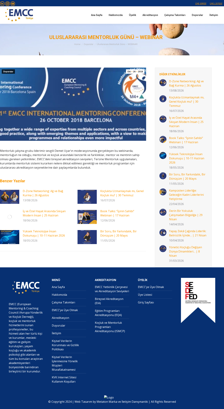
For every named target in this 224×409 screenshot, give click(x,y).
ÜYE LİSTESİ (216, 3)
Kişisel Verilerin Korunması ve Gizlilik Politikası (65, 345)
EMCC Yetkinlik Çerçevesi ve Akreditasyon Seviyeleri (112, 289)
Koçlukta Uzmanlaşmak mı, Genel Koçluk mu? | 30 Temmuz (122, 193)
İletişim (56, 333)
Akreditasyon (60, 318)
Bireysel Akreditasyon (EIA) (109, 301)
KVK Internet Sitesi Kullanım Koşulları (64, 379)
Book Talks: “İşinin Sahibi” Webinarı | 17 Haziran (117, 213)
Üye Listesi (145, 295)
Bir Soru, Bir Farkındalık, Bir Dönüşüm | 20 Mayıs (118, 233)
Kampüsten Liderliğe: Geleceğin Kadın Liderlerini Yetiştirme (186, 195)
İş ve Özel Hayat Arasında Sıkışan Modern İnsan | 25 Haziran (44, 213)
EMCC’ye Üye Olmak (65, 310)
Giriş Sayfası (146, 302)
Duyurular (8, 71)
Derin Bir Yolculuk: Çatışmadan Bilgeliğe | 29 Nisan (185, 215)
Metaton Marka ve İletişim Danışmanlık (122, 402)
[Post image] (9, 197)
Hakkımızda (59, 295)
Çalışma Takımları (63, 302)
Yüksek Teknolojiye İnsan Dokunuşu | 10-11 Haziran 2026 (44, 233)
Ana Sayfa (58, 287)
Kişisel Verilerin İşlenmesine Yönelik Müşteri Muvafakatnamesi (65, 363)
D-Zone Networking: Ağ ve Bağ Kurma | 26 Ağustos (43, 193)
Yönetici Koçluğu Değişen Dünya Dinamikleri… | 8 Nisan (185, 251)
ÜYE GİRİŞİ (200, 3)
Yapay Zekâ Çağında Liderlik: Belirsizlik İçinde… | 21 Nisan (187, 233)
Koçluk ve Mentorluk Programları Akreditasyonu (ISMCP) (110, 327)
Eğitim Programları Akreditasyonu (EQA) (108, 313)
